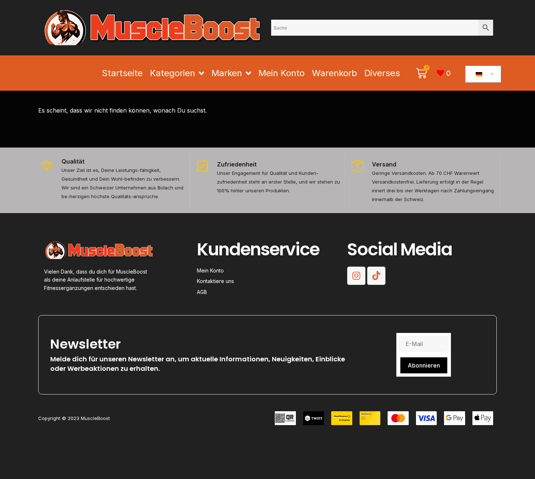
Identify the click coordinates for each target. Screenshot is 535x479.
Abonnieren (424, 365)
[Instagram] (356, 276)
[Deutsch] (482, 74)
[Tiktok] (376, 276)
